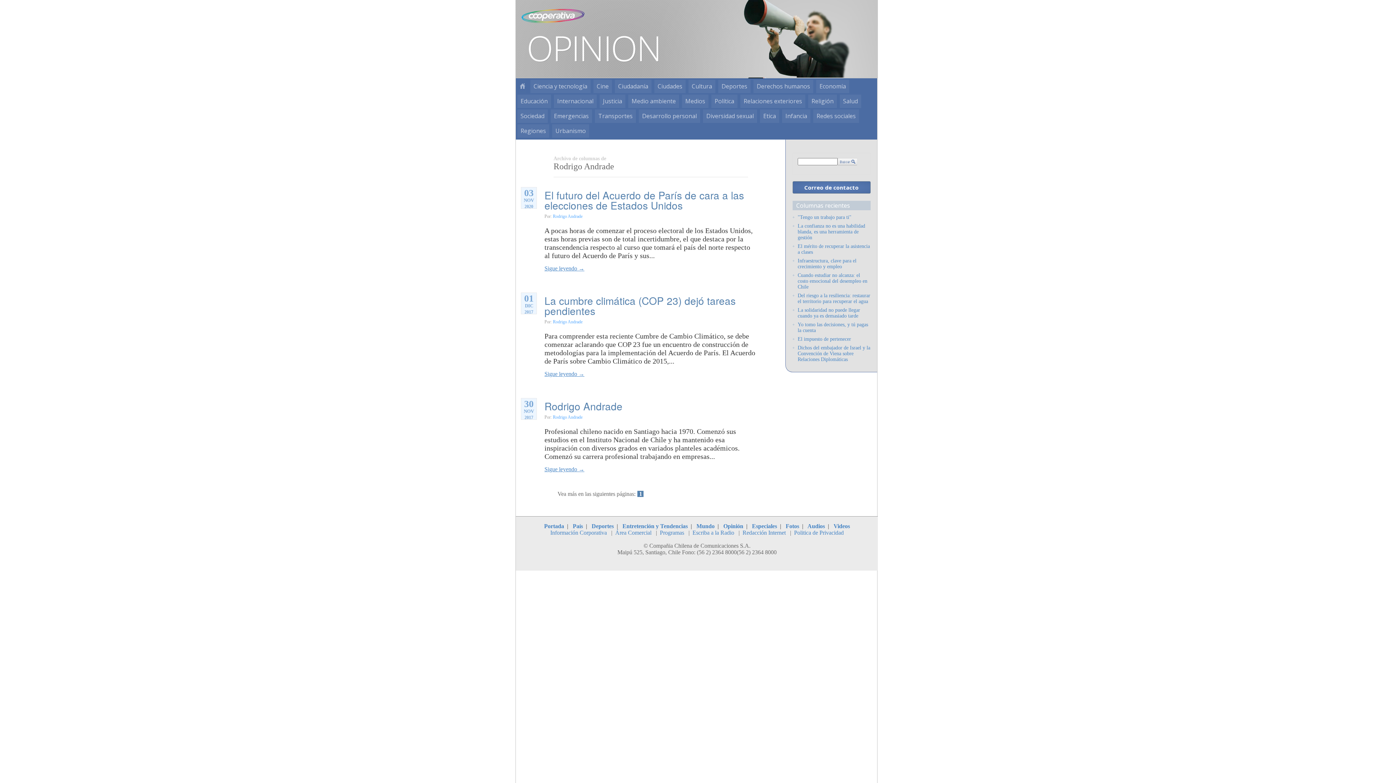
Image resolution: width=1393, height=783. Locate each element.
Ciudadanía (633, 86)
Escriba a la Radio (713, 533)
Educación (534, 101)
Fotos (792, 526)
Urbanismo (570, 131)
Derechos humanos (783, 86)
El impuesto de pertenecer (824, 339)
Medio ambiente (654, 101)
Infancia (796, 116)
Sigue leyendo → (564, 268)
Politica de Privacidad (819, 533)
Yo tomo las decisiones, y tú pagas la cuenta (833, 327)
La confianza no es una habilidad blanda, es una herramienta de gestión (831, 231)
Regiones (533, 131)
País (578, 526)
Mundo (705, 526)
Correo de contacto (831, 187)
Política (724, 101)
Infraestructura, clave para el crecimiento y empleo (827, 263)
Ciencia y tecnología (560, 86)
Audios (816, 526)
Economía (832, 86)
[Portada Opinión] (522, 86)
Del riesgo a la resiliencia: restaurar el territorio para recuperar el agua (834, 298)
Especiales (764, 526)
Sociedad (533, 116)
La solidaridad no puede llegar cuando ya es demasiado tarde (829, 313)
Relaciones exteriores (773, 101)
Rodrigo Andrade (568, 216)
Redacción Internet (764, 533)
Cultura (702, 86)
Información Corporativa (578, 533)
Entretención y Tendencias (655, 526)
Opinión (733, 526)
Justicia (612, 101)
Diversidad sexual (730, 116)
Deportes (734, 86)
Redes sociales (836, 116)
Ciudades (670, 86)
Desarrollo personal (669, 116)
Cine (603, 86)
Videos (842, 526)
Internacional (575, 101)
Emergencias (571, 116)
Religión (822, 101)
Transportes (615, 116)
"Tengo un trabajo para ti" (824, 217)
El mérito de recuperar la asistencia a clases (834, 249)
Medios (695, 101)
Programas (672, 533)
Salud (850, 101)
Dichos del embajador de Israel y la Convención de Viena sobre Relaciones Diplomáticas (834, 353)
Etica (769, 116)
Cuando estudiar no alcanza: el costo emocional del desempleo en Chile (832, 281)
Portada (554, 526)
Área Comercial (633, 533)
